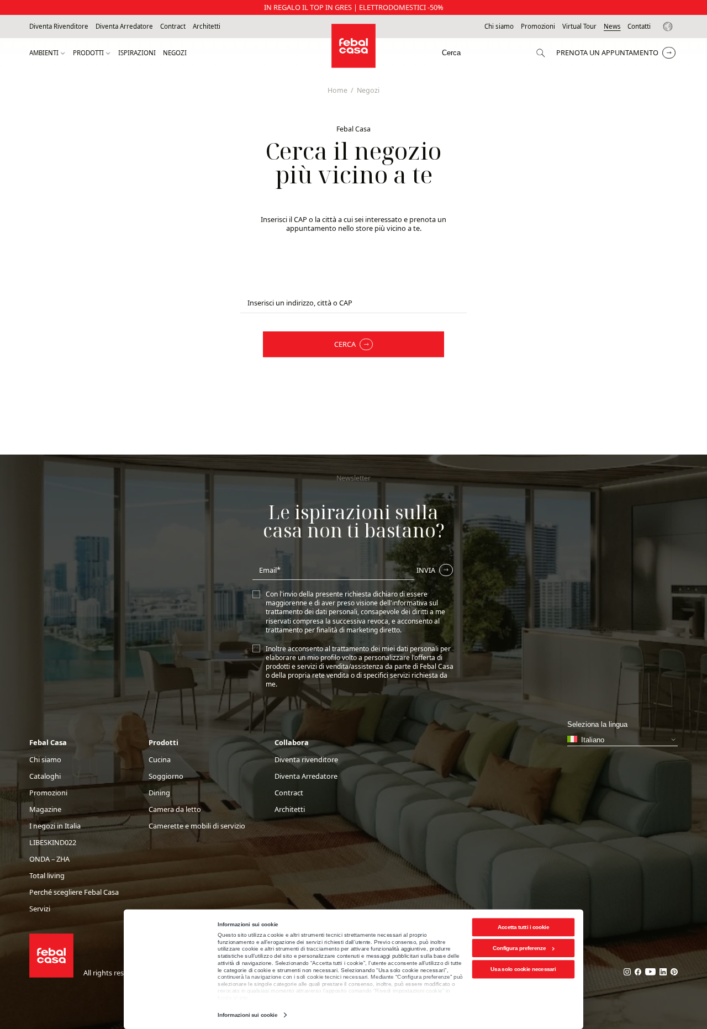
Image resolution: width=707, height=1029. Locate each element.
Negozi (175, 53)
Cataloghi (45, 776)
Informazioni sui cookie (247, 1015)
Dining (159, 793)
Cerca (345, 344)
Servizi (39, 909)
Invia (425, 570)
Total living (47, 875)
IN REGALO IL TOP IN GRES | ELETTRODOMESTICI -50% (354, 7)
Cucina (160, 759)
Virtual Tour (579, 26)
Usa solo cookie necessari (523, 969)
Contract (173, 26)
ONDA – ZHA (49, 859)
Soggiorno (166, 776)
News (612, 26)
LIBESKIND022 (52, 842)
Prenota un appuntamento (607, 52)
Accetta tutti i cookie (523, 927)
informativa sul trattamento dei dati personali (352, 607)
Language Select (669, 26)
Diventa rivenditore (306, 759)
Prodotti (88, 53)
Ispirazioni (137, 53)
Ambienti (44, 53)
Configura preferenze (519, 948)
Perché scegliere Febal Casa (74, 892)
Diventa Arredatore (124, 26)
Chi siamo (499, 26)
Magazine (45, 809)
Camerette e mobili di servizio (197, 826)
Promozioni (538, 26)
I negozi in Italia (55, 826)
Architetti (206, 26)
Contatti (639, 26)
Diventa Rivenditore (58, 26)
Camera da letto (175, 809)
